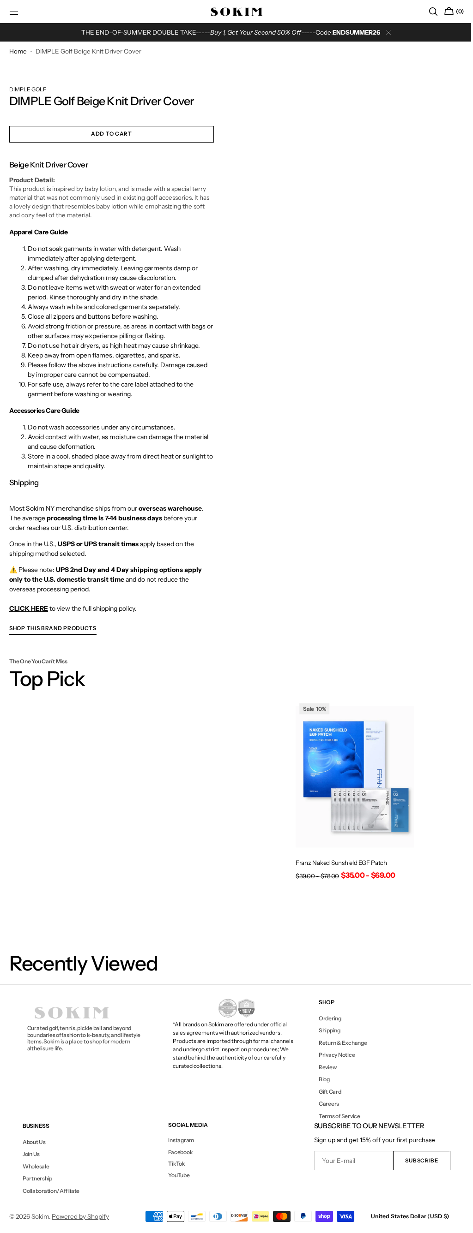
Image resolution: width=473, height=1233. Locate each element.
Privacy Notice (332, 1054)
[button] (426, 11)
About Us (33, 1142)
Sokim (40, 1216)
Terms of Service (335, 1116)
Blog (319, 1079)
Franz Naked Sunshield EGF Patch (337, 862)
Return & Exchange (338, 1042)
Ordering (325, 1018)
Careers (324, 1103)
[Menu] (14, 11)
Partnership (37, 1178)
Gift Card (325, 1091)
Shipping (325, 1030)
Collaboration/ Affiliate (50, 1190)
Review (323, 1067)
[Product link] (349, 794)
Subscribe (415, 1160)
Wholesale (35, 1166)
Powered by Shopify (80, 1216)
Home (18, 51)
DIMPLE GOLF (27, 91)
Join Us (30, 1153)
